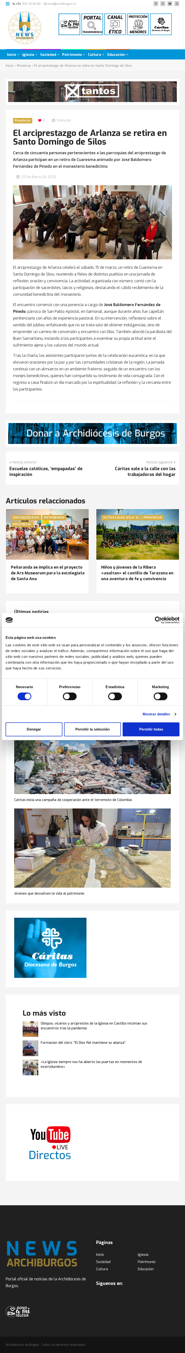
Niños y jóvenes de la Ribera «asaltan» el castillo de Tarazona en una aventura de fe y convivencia (137, 573)
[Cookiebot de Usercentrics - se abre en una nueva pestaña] (158, 620)
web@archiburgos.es (61, 4)
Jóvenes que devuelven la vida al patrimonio (49, 893)
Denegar (34, 729)
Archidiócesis (26, 517)
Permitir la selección (92, 729)
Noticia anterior (25, 462)
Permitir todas (151, 729)
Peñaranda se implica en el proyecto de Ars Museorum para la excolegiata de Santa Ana (48, 573)
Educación (116, 54)
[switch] (70, 696)
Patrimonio (72, 54)
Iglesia (28, 54)
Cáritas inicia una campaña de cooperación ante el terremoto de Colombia (73, 800)
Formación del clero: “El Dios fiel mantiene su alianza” (83, 1042)
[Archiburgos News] (25, 29)
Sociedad (48, 54)
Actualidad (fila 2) (121, 517)
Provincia (24, 66)
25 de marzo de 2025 (38, 177)
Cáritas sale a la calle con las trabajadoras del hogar (145, 471)
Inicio (12, 54)
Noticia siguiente (159, 462)
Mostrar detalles (156, 714)
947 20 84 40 (31, 4)
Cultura (95, 54)
